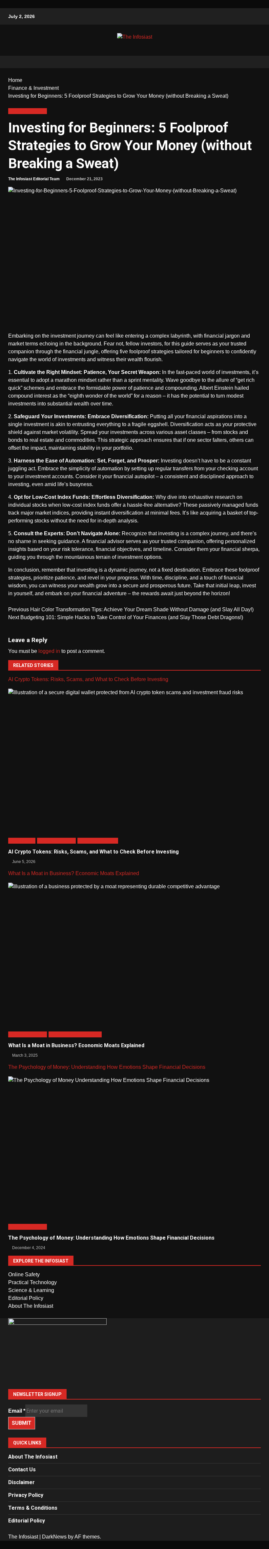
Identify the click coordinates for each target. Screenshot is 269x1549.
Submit (21, 1423)
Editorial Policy (25, 1298)
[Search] (253, 62)
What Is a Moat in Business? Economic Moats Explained (73, 873)
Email (16, 1411)
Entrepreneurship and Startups (75, 1034)
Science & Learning (31, 1290)
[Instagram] (134, 1367)
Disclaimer (21, 1482)
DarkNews (54, 1536)
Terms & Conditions (32, 1508)
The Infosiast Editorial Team (34, 179)
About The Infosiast (30, 1306)
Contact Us (22, 1469)
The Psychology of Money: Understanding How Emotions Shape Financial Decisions (106, 1067)
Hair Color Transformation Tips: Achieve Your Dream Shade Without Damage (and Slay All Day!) (131, 609)
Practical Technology (32, 1282)
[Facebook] (134, 1351)
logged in (49, 651)
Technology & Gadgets (97, 840)
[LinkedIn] (134, 1375)
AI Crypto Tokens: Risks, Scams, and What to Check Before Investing (88, 679)
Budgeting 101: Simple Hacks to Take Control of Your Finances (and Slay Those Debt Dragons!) (125, 617)
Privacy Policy (25, 1495)
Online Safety (24, 1274)
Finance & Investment (27, 111)
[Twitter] (134, 1359)
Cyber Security (21, 840)
